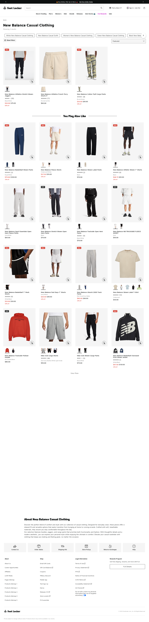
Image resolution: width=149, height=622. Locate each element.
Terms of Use (79, 563)
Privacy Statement (81, 567)
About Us (8, 563)
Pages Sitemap (9, 580)
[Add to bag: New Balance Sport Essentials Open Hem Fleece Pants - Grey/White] (32, 219)
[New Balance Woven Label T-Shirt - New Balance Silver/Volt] (139, 287)
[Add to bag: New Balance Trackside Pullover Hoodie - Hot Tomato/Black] (32, 343)
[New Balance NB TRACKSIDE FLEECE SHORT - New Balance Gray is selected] (115, 226)
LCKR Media (8, 576)
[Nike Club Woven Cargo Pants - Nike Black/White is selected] (79, 350)
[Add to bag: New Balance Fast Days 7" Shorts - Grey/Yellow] (68, 280)
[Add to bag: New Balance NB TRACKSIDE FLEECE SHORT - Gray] (140, 219)
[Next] (143, 2)
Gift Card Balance (45, 567)
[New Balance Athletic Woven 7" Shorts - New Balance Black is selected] (115, 164)
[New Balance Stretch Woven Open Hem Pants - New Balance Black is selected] (43, 226)
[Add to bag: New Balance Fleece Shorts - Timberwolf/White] (68, 157)
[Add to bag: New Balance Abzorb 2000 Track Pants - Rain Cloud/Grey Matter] (104, 280)
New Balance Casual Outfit (48, 35)
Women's (58, 14)
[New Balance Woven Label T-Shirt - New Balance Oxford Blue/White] (127, 287)
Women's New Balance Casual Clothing (77, 35)
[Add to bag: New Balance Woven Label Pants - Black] (104, 157)
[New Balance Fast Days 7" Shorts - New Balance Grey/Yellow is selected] (43, 287)
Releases (80, 14)
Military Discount (45, 576)
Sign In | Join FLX (134, 8)
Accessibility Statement (82, 584)
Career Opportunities (11, 567)
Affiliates (7, 571)
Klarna (42, 588)
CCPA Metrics (79, 580)
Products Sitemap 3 (11, 592)
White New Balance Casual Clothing (19, 35)
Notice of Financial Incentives (84, 576)
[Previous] (6, 2)
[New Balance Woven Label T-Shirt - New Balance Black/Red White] (133, 287)
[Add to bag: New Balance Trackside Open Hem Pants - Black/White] (104, 219)
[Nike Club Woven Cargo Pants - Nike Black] (85, 350)
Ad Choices (78, 588)
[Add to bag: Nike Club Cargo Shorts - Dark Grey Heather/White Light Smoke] (68, 343)
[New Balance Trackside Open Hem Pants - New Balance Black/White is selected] (79, 226)
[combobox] (64, 8)
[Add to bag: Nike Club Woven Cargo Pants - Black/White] (104, 343)
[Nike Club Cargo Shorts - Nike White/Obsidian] (55, 350)
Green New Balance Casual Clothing (110, 35)
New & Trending (41, 14)
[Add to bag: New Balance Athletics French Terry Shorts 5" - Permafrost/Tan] (68, 81)
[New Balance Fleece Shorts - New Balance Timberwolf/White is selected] (43, 164)
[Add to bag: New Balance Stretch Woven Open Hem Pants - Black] (68, 219)
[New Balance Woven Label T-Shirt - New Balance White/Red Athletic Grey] (121, 287)
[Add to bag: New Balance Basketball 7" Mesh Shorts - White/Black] (32, 280)
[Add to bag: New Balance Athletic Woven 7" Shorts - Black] (140, 157)
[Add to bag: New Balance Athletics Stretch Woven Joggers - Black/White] (32, 81)
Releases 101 (44, 592)
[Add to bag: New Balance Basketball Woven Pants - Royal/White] (32, 157)
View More (74, 373)
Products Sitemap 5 (11, 600)
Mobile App (43, 580)
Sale (110, 14)
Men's (51, 14)
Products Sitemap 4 (11, 596)
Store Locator (44, 596)
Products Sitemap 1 (11, 584)
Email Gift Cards (45, 563)
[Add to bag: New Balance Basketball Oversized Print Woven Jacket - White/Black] (140, 343)
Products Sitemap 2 (11, 588)
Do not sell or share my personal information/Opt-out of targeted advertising (85, 593)
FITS (76, 571)
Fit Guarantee (44, 600)
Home (4, 20)
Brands (72, 14)
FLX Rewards (102, 14)
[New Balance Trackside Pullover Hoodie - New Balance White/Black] (13, 350)
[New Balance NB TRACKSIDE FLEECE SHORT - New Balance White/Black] (121, 226)
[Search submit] (101, 8)
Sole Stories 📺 (90, 14)
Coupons (43, 571)
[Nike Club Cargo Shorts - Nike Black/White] (49, 350)
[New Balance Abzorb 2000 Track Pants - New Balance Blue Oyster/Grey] (85, 287)
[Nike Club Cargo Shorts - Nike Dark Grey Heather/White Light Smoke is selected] (43, 350)
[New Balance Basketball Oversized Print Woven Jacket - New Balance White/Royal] (121, 350)
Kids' (65, 14)
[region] (74, 2)
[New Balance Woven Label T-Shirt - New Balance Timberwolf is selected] (115, 287)
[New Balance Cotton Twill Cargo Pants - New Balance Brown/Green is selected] (79, 89)
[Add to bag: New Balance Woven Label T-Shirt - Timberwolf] (140, 280)
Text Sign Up (44, 584)
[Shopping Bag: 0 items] (144, 8)
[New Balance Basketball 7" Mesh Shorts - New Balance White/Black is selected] (7, 287)
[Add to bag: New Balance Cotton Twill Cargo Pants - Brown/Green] (104, 81)
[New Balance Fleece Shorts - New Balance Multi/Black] (49, 164)
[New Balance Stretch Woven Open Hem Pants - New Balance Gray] (49, 226)
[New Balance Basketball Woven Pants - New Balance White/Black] (13, 164)
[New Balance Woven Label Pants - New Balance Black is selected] (79, 164)
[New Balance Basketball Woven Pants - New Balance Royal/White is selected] (7, 164)
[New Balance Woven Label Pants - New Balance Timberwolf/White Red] (85, 164)
